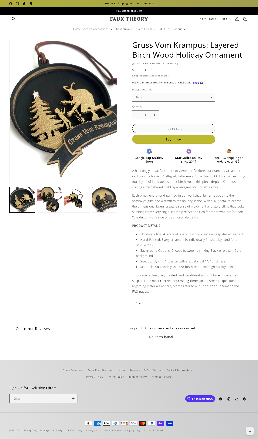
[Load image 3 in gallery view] (77, 200)
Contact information (154, 430)
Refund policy (75, 430)
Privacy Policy (94, 377)
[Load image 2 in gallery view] (49, 200)
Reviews (135, 370)
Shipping (137, 75)
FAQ (146, 370)
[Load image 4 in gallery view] (104, 200)
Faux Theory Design (28, 430)
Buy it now (174, 139)
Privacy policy (93, 430)
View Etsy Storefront (101, 370)
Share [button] (139, 303)
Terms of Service (161, 377)
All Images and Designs (52, 430)
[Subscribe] (73, 398)
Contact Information (179, 370)
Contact (158, 370)
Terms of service (112, 430)
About (122, 370)
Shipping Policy (137, 377)
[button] (13, 19)
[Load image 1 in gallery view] (22, 200)
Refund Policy (115, 377)
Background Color (142, 89)
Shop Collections (74, 370)
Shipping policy (132, 430)
